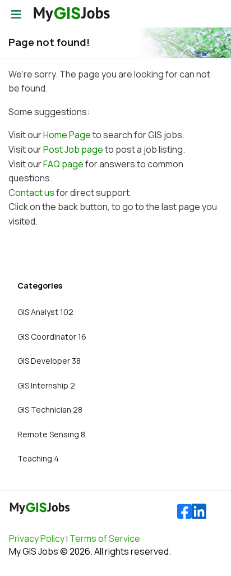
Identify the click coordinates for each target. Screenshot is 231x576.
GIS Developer (49, 360)
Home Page (67, 135)
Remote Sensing (51, 434)
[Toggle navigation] (16, 14)
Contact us (31, 192)
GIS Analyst (45, 312)
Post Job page (73, 149)
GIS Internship (46, 385)
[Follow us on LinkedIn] (199, 512)
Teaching (38, 458)
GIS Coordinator (51, 336)
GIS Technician (49, 409)
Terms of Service (105, 538)
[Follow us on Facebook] (184, 512)
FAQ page (63, 164)
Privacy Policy (36, 538)
